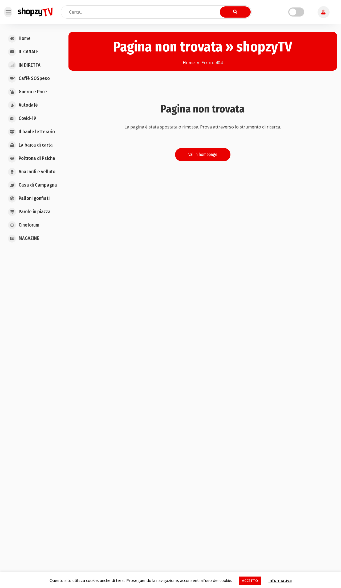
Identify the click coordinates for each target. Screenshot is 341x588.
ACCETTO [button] (250, 580)
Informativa (280, 580)
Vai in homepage (202, 154)
